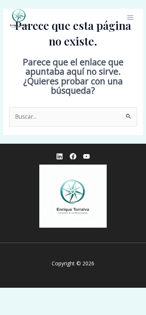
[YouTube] (86, 156)
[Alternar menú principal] (130, 18)
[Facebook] (73, 156)
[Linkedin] (59, 156)
